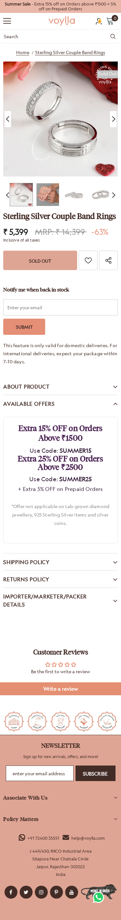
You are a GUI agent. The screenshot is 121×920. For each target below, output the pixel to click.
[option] (60, 6)
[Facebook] (11, 892)
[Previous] (8, 119)
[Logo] (62, 20)
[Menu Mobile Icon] (7, 21)
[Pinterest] (56, 892)
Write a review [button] (60, 688)
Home (22, 52)
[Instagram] (41, 892)
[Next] (113, 119)
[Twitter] (26, 892)
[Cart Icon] (110, 21)
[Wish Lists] (88, 260)
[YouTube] (71, 892)
